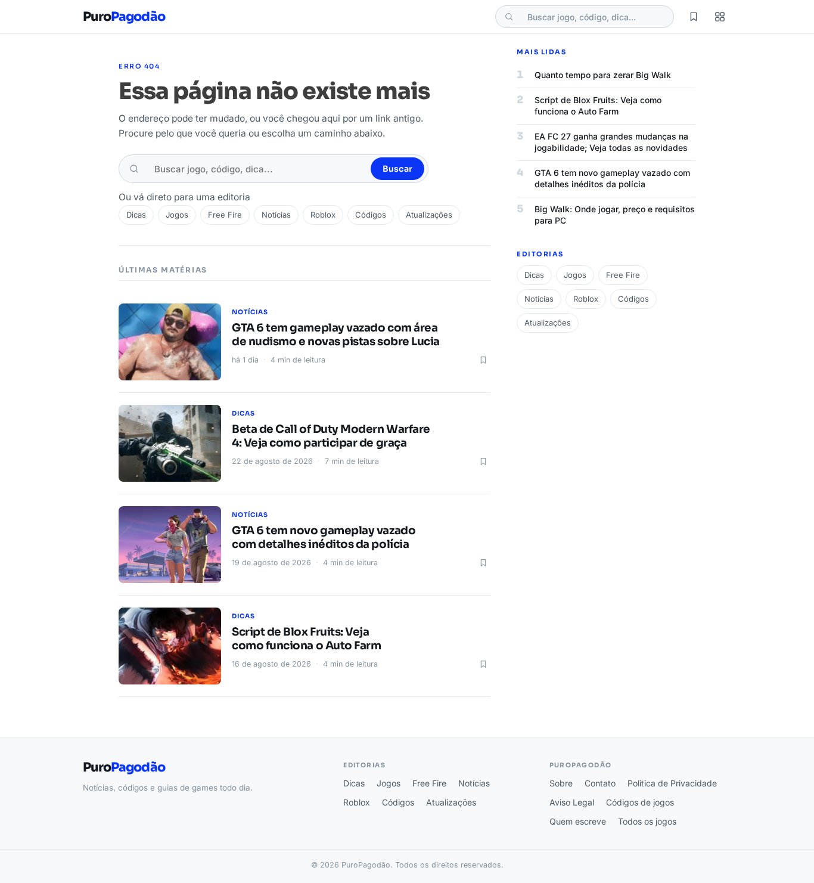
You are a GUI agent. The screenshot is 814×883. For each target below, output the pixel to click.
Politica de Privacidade (672, 783)
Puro (124, 17)
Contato (600, 783)
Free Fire (225, 214)
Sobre (561, 783)
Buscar (397, 168)
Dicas (136, 214)
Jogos (177, 214)
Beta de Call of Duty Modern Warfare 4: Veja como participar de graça (331, 436)
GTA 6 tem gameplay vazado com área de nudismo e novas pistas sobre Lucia (336, 335)
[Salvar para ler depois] (483, 360)
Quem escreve (577, 821)
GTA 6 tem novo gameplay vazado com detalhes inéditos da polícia (323, 537)
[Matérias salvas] (693, 16)
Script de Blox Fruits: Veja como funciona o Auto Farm (306, 639)
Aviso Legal (571, 802)
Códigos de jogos (640, 802)
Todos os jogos (647, 821)
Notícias (276, 214)
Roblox (322, 214)
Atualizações (429, 214)
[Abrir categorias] (720, 16)
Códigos (370, 214)
